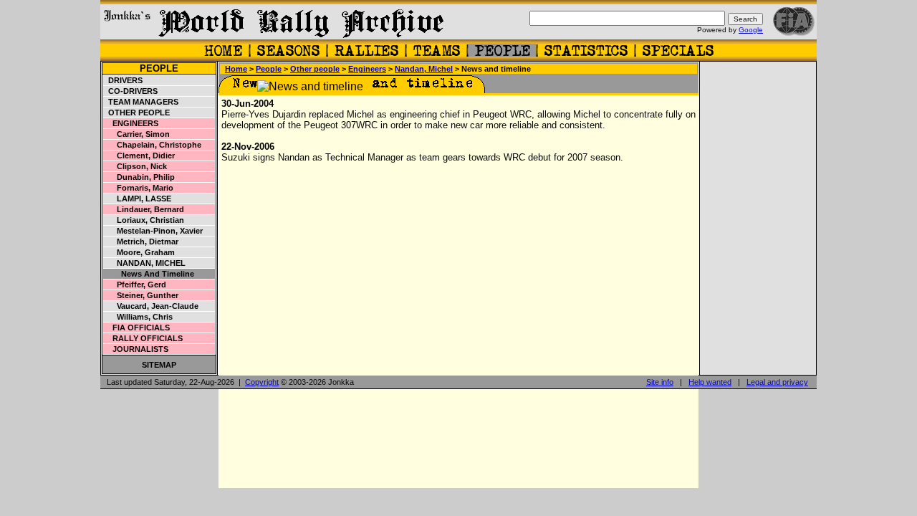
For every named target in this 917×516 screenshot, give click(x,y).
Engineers (131, 123)
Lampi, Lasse (137, 198)
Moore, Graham (139, 252)
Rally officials (143, 338)
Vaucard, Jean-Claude (151, 306)
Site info (659, 382)
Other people (137, 112)
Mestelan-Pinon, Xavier (153, 230)
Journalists (136, 349)
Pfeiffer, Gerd (135, 284)
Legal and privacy (777, 382)
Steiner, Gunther (141, 295)
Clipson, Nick (135, 166)
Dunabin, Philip (139, 177)
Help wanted (709, 382)
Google (751, 30)
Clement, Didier (139, 155)
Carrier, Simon (137, 134)
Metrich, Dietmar (141, 241)
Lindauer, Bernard (144, 209)
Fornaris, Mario (138, 187)
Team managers (141, 101)
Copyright (262, 382)
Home (236, 68)
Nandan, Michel (145, 263)
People (159, 68)
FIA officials (137, 327)
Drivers (123, 80)
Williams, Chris (138, 316)
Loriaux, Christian (144, 220)
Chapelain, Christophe (152, 144)
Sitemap (159, 364)
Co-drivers (131, 91)
